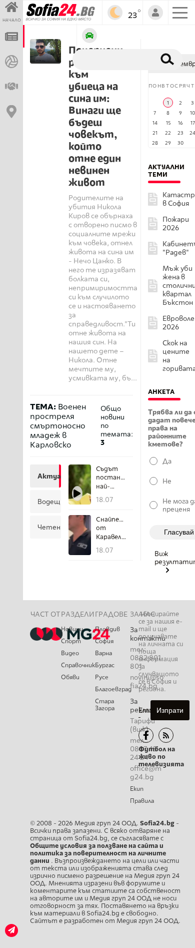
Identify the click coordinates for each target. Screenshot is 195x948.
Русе (101, 677)
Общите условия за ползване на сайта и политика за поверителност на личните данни (98, 853)
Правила (142, 800)
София (104, 641)
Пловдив (107, 629)
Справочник (78, 665)
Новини (72, 629)
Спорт (71, 641)
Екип (137, 788)
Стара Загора (104, 705)
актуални (48, 476)
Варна (103, 653)
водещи (48, 502)
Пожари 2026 (175, 223)
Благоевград (112, 689)
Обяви (70, 677)
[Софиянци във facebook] (146, 735)
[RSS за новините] (166, 735)
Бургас (104, 665)
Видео (70, 653)
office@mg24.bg (146, 772)
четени (48, 527)
